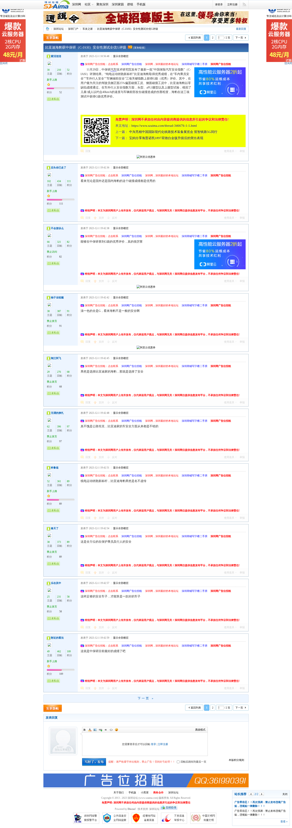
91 (68, 311)
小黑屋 (145, 792)
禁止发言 (52, 321)
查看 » (284, 821)
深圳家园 (118, 4)
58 (68, 596)
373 (59, 542)
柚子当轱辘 (57, 297)
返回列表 (196, 37)
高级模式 (200, 729)
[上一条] (251, 794)
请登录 (219, 4)
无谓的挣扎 (57, 412)
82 (68, 241)
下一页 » (146, 698)
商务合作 (158, 792)
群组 (130, 4)
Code (111, 730)
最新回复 (241, 28)
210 (59, 69)
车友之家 (88, 28)
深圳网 (76, 4)
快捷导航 (244, 4)
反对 (114, 217)
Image (95, 730)
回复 (88, 151)
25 (48, 596)
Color (90, 730)
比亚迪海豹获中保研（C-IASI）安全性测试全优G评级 (127, 28)
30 (48, 69)
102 (49, 181)
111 (69, 181)
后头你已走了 (58, 167)
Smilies (116, 730)
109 (69, 651)
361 (59, 481)
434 (59, 181)
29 (48, 371)
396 (59, 426)
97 (68, 426)
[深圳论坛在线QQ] (168, 808)
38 (48, 311)
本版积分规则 (236, 760)
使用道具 (229, 151)
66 (48, 241)
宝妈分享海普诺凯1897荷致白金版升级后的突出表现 (166, 138)
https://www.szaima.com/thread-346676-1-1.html (164, 125)
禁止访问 (52, 251)
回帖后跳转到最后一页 (193, 761)
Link (100, 730)
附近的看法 (57, 637)
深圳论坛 (47, 29)
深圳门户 (73, 28)
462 (59, 651)
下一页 (239, 37)
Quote (106, 730)
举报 (242, 151)
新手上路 (52, 79)
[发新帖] (52, 37)
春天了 (55, 528)
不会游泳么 (57, 228)
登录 (153, 744)
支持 (102, 217)
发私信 (55, 98)
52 (68, 69)
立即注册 (232, 4)
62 (48, 426)
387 (59, 311)
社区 (88, 4)
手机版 (141, 4)
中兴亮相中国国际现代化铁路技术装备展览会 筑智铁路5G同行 (173, 132)
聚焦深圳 (102, 4)
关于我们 (119, 792)
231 (59, 596)
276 (59, 371)
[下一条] (261, 794)
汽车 (114, 69)
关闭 (285, 794)
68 (68, 371)
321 (59, 241)
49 (48, 651)
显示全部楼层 (120, 56)
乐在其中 (56, 583)
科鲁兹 (55, 467)
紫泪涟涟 (56, 56)
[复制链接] (139, 47)
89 (68, 481)
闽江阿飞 (56, 358)
